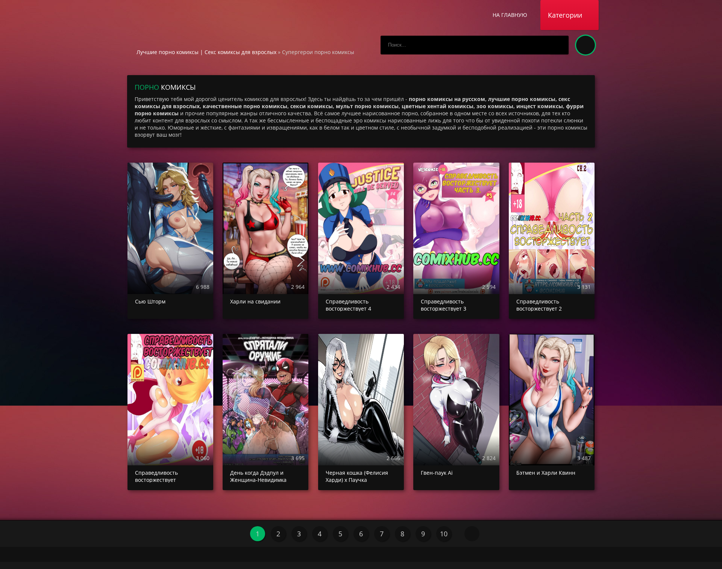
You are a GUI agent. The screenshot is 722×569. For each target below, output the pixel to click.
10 (443, 533)
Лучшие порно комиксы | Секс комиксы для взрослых (206, 52)
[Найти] (559, 45)
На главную (510, 14)
